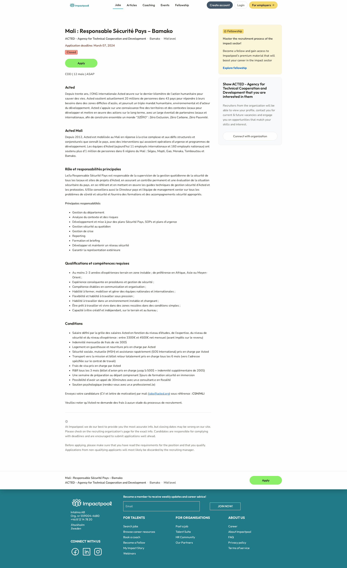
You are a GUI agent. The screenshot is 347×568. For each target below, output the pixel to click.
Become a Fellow (134, 542)
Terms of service (239, 548)
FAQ (231, 537)
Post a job (182, 526)
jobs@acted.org (159, 394)
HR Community (185, 537)
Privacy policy (237, 542)
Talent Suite (183, 531)
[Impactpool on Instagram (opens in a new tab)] (97, 556)
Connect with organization (250, 136)
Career (232, 526)
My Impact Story (133, 548)
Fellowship (182, 5)
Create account (220, 5)
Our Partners (184, 542)
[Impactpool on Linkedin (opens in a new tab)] (86, 556)
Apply (81, 63)
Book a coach (131, 537)
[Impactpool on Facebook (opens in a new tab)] (75, 556)
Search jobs (130, 526)
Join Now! (225, 506)
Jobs (118, 5)
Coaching (149, 5)
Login (241, 5)
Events (165, 5)
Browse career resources (139, 531)
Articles (132, 5)
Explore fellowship (235, 68)
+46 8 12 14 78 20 (81, 519)
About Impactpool (239, 531)
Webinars (129, 553)
